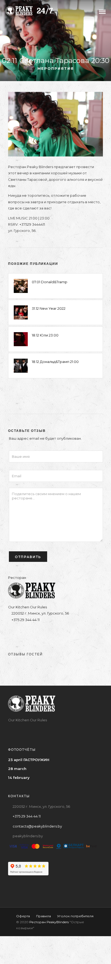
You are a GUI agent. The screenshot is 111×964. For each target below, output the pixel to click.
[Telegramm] (50, 633)
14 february (19, 777)
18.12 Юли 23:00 (45, 335)
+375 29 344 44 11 (25, 620)
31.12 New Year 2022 (48, 308)
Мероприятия (55, 68)
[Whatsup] (71, 633)
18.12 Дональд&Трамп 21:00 (55, 361)
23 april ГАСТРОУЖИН (28, 760)
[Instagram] (39, 633)
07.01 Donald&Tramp (49, 282)
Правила (43, 916)
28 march (17, 768)
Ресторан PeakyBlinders (49, 922)
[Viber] (60, 633)
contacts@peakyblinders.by (37, 826)
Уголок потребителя (75, 916)
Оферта (23, 916)
